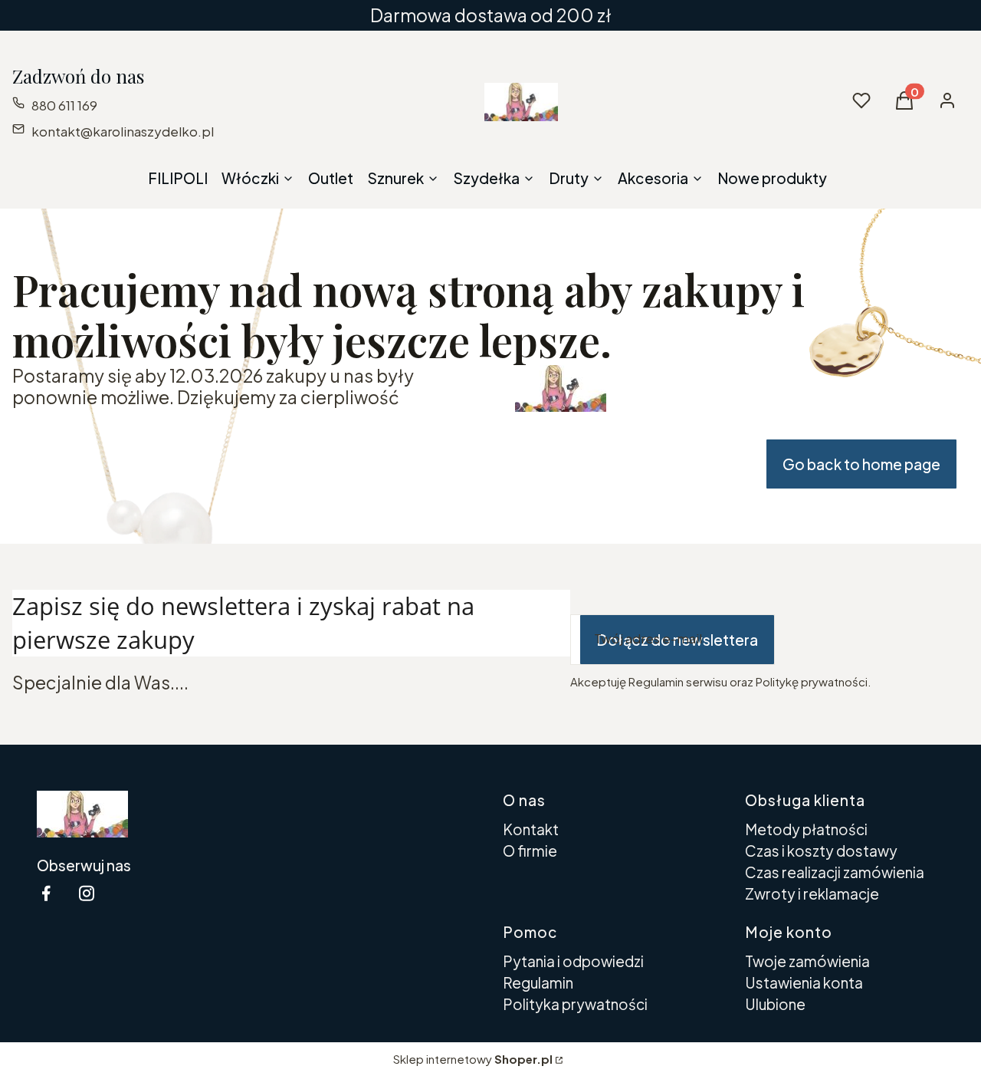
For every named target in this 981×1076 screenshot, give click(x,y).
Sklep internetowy (473, 1058)
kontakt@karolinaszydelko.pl (122, 131)
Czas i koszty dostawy (821, 850)
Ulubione (775, 1004)
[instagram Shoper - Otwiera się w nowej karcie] (86, 893)
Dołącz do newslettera (677, 639)
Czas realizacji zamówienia (834, 872)
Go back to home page (861, 464)
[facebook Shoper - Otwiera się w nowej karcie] (46, 893)
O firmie (530, 850)
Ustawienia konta (804, 982)
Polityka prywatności (575, 1004)
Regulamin (538, 982)
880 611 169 (64, 105)
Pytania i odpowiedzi (573, 961)
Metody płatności (806, 829)
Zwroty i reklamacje (812, 893)
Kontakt (531, 829)
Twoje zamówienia (807, 961)
